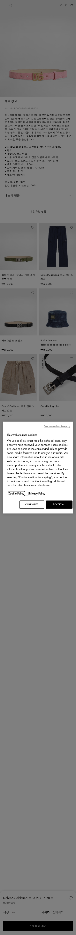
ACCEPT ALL (59, 504)
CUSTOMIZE (31, 504)
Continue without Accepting (57, 426)
